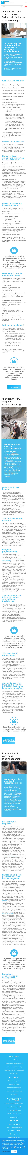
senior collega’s (13, 803)
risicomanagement (7, 913)
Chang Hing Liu (12, 787)
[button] (25, 2)
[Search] (21, 7)
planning (4, 900)
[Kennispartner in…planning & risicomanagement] (14, 768)
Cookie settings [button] (6, 1151)
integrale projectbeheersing (12, 456)
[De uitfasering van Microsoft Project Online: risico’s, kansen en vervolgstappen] (14, 31)
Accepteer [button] (14, 1151)
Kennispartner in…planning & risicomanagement (11, 756)
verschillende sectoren (11, 856)
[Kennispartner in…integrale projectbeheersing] (14, 423)
